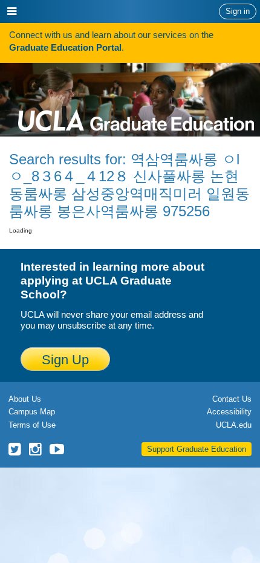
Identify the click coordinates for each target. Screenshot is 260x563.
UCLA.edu (234, 424)
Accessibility (229, 411)
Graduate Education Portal (65, 47)
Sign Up (65, 359)
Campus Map (31, 411)
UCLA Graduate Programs (136, 96)
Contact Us (232, 399)
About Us (24, 399)
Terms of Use (32, 424)
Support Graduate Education (196, 449)
